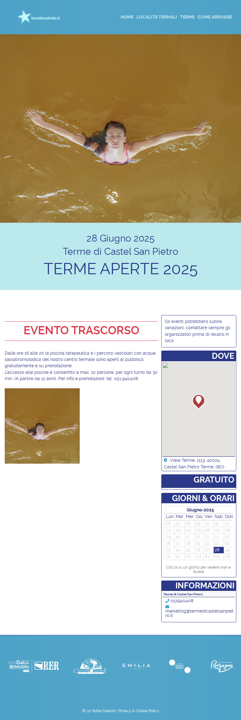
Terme (187, 16)
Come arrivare (215, 16)
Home (126, 16)
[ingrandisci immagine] (42, 425)
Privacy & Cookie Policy (138, 711)
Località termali (157, 16)
